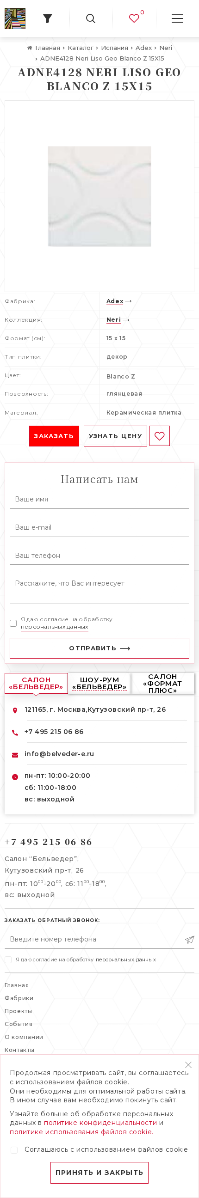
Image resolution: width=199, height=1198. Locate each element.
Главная (17, 985)
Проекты (18, 1011)
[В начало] (15, 18)
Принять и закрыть (100, 1172)
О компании (24, 1036)
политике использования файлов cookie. (82, 1132)
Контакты (20, 1049)
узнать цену (115, 436)
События (19, 1024)
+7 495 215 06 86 (54, 731)
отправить (93, 648)
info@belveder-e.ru (59, 754)
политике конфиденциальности (100, 1123)
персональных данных (54, 626)
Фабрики (19, 998)
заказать (54, 436)
